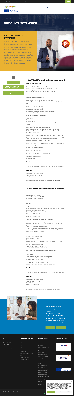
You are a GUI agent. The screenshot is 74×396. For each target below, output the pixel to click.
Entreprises (57, 7)
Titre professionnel (42, 350)
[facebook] (61, 1)
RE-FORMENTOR (41, 367)
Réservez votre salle (42, 372)
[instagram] (63, 1)
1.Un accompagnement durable (27, 344)
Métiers (34, 7)
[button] (71, 381)
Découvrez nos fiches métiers (26, 346)
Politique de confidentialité (63, 394)
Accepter (51, 391)
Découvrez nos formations (26, 347)
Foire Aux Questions (42, 342)
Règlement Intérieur (24, 357)
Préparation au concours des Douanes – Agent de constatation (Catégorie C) (45, 383)
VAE (63, 7)
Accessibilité (23, 351)
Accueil (29, 7)
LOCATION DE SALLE (24, 359)
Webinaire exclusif (42, 379)
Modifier (68, 391)
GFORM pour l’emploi (42, 365)
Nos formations (41, 7)
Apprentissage (50, 7)
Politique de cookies (55, 394)
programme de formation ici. (53, 180)
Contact (68, 1)
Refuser (59, 391)
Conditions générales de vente (26, 353)
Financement (68, 7)
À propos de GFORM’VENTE (26, 342)
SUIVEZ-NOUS (41, 352)
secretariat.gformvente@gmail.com (10, 348)
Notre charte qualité (24, 349)
